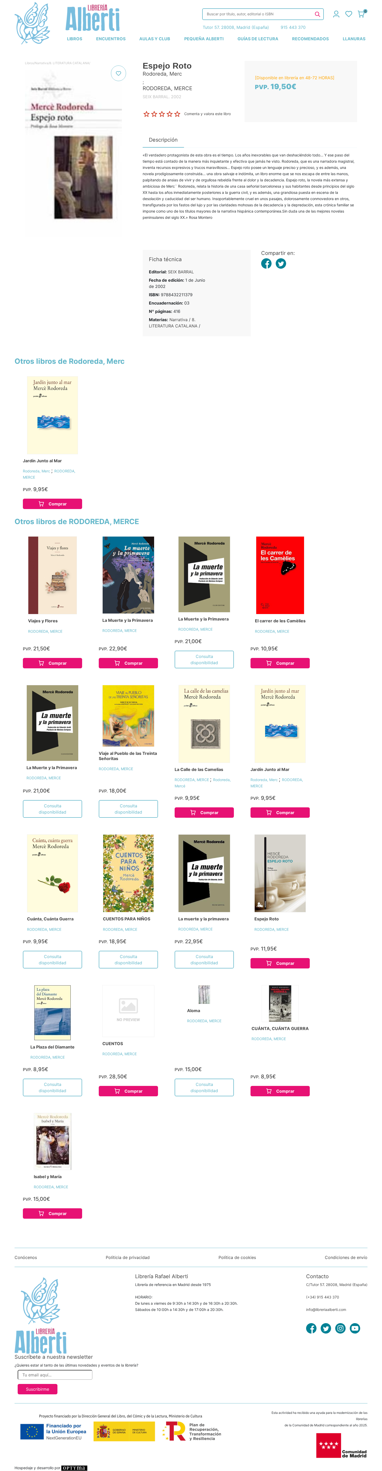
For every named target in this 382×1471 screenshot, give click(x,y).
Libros (29, 63)
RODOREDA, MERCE (45, 631)
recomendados (310, 38)
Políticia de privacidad (128, 1257)
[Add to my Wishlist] (118, 73)
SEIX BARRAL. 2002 (162, 96)
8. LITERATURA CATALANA (69, 63)
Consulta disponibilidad (204, 659)
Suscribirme (37, 1389)
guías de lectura (258, 38)
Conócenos (26, 1257)
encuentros (111, 38)
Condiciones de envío (346, 1257)
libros (74, 38)
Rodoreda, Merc (37, 471)
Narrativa (41, 63)
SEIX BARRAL (181, 271)
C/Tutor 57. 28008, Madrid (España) (336, 1284)
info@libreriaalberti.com (326, 1309)
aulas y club (154, 38)
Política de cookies (237, 1257)
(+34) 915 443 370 (322, 1297)
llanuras (354, 38)
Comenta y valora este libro (207, 113)
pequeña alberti (203, 38)
